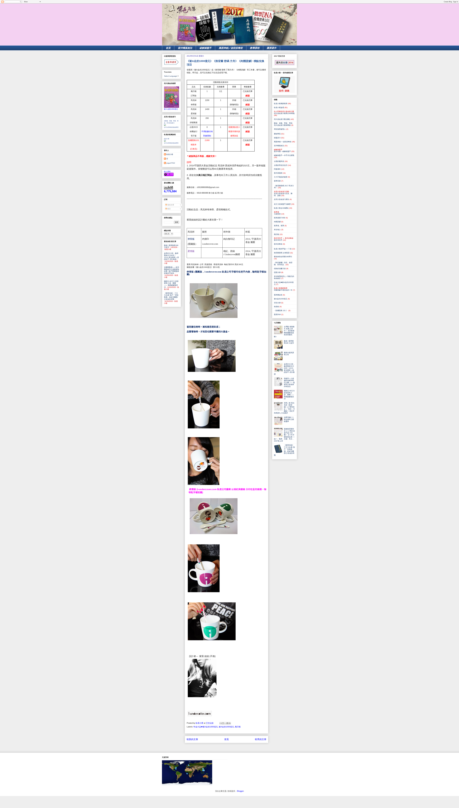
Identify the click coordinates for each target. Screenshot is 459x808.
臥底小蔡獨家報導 (280, 103)
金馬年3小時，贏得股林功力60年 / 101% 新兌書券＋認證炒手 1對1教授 (171, 256)
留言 (169, 209)
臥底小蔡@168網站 (281, 208)
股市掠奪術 (278, 244)
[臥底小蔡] (165, 141)
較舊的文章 (260, 739)
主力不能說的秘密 (280, 177)
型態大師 (277, 272)
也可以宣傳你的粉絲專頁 (171, 127)
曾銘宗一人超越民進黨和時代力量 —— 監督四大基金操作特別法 (289, 382)
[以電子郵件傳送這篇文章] (220, 723)
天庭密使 (277, 214)
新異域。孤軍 (279, 226)
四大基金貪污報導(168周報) (284, 113)
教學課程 (255, 48)
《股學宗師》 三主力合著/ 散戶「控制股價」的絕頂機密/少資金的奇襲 (171, 296)
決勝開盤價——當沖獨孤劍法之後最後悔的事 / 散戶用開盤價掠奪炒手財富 (171, 270)
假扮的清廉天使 (280, 268)
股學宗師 (277, 181)
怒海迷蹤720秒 (279, 218)
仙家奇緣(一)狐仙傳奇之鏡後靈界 (289, 419)
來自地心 (277, 230)
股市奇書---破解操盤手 (282, 151)
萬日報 (238, 727)
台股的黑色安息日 (280, 165)
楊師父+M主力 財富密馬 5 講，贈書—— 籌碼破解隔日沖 (171, 284)
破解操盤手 (205, 48)
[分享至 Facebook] (227, 723)
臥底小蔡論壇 (279, 107)
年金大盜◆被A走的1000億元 (205, 727)
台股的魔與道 (279, 161)
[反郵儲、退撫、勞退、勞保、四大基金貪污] (165, 125)
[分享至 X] (225, 723)
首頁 (168, 48)
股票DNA (277, 314)
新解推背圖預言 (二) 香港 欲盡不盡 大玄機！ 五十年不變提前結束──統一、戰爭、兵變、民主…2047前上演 (284, 435)
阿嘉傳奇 (277, 169)
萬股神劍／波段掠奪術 (231, 48)
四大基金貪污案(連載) (282, 119)
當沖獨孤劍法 (185, 48)
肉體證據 (277, 222)
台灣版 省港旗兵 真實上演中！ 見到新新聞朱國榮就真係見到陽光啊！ (284, 332)
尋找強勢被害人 (280, 129)
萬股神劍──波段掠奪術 (282, 142)
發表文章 (170, 205)
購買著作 (271, 48)
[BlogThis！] (223, 723)
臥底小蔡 (166, 138)
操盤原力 (277, 138)
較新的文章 (192, 739)
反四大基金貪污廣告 (281, 199)
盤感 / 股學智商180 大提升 (289, 342)
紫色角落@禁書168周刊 (283, 257)
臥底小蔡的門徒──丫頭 (282, 249)
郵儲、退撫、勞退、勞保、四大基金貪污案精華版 (284, 124)
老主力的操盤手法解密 (282, 204)
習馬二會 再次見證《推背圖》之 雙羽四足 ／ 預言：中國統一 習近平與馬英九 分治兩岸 (284, 408)
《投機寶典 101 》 (281, 310)
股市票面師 (278, 173)
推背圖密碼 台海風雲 (282, 253)
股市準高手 (278, 240)
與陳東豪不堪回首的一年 (283, 290)
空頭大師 (277, 303)
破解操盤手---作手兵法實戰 (284, 155)
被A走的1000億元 (226, 727)
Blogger (240, 791)
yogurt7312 (170, 163)
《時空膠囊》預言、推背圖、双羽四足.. (283, 264)
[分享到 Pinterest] (230, 723)
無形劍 (276, 307)
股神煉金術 (278, 295)
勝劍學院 (277, 134)
